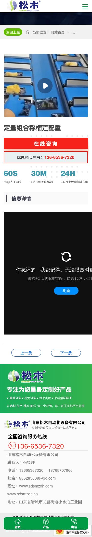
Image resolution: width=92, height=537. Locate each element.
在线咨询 (46, 143)
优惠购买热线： (45, 157)
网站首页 (58, 32)
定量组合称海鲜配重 (66, 352)
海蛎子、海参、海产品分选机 (26, 352)
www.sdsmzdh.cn (22, 494)
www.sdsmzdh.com (36, 486)
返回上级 (13, 32)
